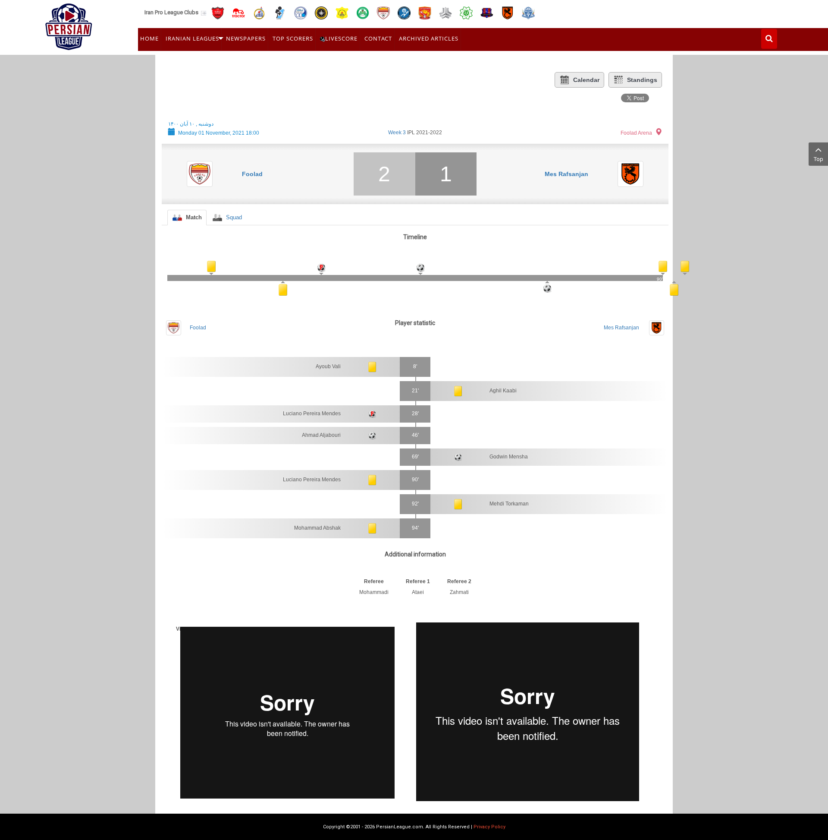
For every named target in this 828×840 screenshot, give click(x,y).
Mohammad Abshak (317, 528)
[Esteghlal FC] (300, 12)
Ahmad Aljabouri (321, 435)
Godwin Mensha (508, 457)
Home (149, 38)
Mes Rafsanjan (566, 174)
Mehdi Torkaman (509, 504)
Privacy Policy (489, 827)
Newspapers (246, 38)
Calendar (586, 79)
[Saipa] (445, 12)
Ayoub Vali (328, 366)
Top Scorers (293, 38)
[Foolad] (383, 12)
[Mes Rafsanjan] (507, 12)
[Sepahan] (321, 12)
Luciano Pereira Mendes (312, 414)
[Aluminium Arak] (528, 12)
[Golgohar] (404, 12)
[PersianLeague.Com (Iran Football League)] (69, 24)
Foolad (252, 174)
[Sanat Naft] (342, 12)
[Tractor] (238, 12)
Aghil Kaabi (503, 391)
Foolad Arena (636, 133)
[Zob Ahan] (362, 12)
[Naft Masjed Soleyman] (259, 12)
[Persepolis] (217, 12)
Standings (642, 79)
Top (818, 159)
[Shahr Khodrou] (424, 12)
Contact (378, 38)
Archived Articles (428, 38)
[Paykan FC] (279, 12)
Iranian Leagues (192, 38)
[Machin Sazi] (466, 12)
